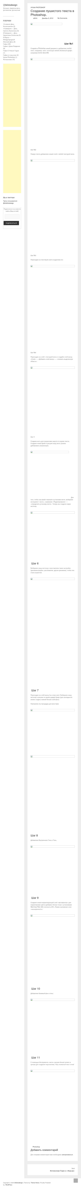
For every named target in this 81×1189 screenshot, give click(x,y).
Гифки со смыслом (9, 55)
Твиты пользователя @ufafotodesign (10, 202)
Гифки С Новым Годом (11, 51)
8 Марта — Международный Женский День (9, 39)
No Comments (62, 18)
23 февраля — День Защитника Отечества (10, 34)
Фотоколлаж (7, 59)
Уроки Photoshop (38, 7)
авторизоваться (67, 1154)
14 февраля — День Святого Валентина (10, 29)
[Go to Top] (76, 1180)
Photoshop (36, 1147)
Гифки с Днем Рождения (11, 46)
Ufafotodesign (10, 4)
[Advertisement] (12, 95)
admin (35, 18)
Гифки (5, 44)
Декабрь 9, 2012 (47, 18)
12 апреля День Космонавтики (8, 25)
